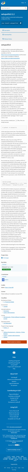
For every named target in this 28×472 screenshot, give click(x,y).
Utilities (5, 337)
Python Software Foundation (18, 437)
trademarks (12, 437)
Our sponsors (14, 385)
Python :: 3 (6, 328)
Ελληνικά (20, 457)
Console (5, 306)
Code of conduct (13, 415)
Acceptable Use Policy (13, 419)
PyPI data (4, 264)
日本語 (22, 456)
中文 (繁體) (11, 459)
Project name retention (13, 367)
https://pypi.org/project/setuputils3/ (10, 55)
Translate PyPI (13, 398)
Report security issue (14, 413)
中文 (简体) (5, 459)
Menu (22, 3)
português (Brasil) (7, 457)
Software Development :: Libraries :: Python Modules (14, 333)
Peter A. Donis (8, 287)
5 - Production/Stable (9, 302)
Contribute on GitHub (13, 396)
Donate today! (14, 432)
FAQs (14, 369)
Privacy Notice (13, 417)
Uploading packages (13, 363)
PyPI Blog (13, 377)
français (17, 456)
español (13, 456)
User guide (13, 365)
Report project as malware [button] (14, 342)
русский (16, 459)
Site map (14, 442)
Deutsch (24, 457)
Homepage (6, 258)
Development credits (13, 402)
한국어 (15, 460)
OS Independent (7, 323)
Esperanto (25, 459)
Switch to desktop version (14, 450)
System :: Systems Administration (12, 335)
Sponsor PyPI (14, 400)
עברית (21, 459)
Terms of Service (13, 411)
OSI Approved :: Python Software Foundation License (14, 318)
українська (14, 457)
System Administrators (9, 312)
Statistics (14, 381)
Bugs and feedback (14, 394)
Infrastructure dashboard (13, 379)
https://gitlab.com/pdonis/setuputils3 (10, 58)
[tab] (14, 30)
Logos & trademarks (14, 383)
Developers (6, 311)
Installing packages (13, 361)
